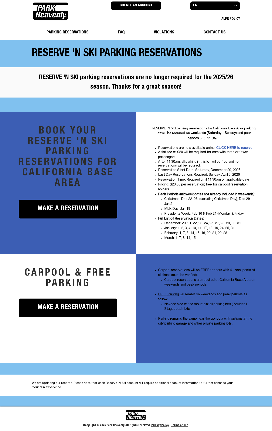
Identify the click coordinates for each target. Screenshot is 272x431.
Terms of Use (179, 425)
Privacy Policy (160, 425)
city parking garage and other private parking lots (195, 324)
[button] (68, 209)
